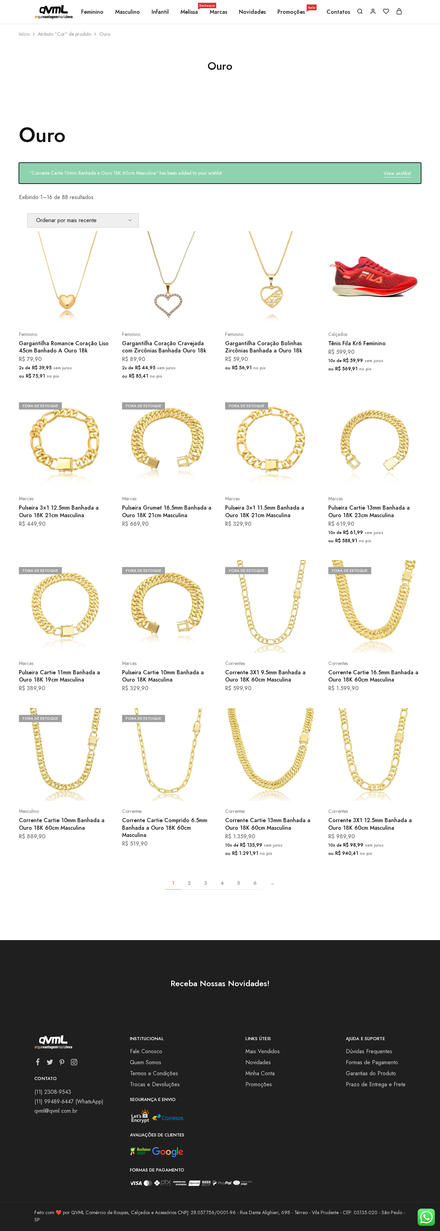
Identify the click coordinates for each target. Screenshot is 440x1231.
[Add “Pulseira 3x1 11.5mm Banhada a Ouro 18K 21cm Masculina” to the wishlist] (289, 478)
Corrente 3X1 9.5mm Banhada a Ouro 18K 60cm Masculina (265, 676)
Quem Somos (145, 1062)
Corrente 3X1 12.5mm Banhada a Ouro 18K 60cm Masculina (370, 823)
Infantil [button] (160, 12)
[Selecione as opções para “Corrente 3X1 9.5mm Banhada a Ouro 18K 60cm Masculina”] (253, 643)
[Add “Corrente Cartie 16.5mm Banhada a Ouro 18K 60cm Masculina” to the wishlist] (392, 643)
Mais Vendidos (262, 1051)
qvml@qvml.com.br (55, 1111)
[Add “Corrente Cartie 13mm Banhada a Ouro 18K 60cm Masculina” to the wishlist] (289, 790)
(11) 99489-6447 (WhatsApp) (68, 1101)
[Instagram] (74, 1063)
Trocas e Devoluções (155, 1084)
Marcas (26, 498)
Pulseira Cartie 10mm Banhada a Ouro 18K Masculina (163, 676)
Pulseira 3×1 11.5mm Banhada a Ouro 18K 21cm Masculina (264, 511)
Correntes (235, 663)
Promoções (296, 12)
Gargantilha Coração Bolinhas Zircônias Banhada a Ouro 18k (263, 347)
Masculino (29, 811)
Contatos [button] (338, 12)
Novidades (252, 12)
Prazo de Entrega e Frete (376, 1084)
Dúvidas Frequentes (369, 1051)
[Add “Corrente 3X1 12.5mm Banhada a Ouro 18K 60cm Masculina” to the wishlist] (392, 790)
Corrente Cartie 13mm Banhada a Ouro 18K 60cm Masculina (267, 823)
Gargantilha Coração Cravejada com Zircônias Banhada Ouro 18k (164, 347)
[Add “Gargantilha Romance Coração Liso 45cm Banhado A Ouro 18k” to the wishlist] (83, 313)
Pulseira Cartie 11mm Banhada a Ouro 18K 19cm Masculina (59, 676)
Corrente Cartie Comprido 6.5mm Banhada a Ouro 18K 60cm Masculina (164, 827)
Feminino (28, 334)
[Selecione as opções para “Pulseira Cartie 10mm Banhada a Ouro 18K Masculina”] (150, 643)
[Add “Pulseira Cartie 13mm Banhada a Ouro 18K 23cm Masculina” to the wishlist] (392, 478)
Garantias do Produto (371, 1073)
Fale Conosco (146, 1051)
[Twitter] (50, 1063)
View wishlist (397, 173)
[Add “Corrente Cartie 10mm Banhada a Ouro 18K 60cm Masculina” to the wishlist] (83, 790)
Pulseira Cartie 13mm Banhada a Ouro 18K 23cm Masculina (369, 511)
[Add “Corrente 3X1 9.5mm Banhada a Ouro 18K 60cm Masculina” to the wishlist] (289, 643)
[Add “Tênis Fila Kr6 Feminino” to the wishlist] (392, 313)
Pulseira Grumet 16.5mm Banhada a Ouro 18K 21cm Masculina (166, 511)
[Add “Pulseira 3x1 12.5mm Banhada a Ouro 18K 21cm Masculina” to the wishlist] (83, 478)
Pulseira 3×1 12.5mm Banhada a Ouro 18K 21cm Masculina (59, 511)
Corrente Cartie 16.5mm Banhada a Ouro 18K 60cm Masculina (373, 676)
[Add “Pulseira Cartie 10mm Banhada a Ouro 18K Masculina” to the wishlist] (186, 643)
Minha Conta (260, 1073)
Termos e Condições (154, 1073)
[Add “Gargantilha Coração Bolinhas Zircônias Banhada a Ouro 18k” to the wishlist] (289, 313)
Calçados (337, 334)
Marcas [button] (218, 12)
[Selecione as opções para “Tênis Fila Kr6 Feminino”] (356, 313)
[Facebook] (38, 1063)
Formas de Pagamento (372, 1062)
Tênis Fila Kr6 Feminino (357, 343)
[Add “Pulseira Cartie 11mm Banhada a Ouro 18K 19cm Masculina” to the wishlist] (83, 643)
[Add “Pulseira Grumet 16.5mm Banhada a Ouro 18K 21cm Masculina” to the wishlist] (186, 478)
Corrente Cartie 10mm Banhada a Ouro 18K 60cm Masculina (61, 823)
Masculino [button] (127, 12)
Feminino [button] (92, 12)
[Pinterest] (62, 1063)
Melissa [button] (189, 12)
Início (24, 34)
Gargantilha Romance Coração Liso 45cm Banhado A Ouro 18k (64, 347)
